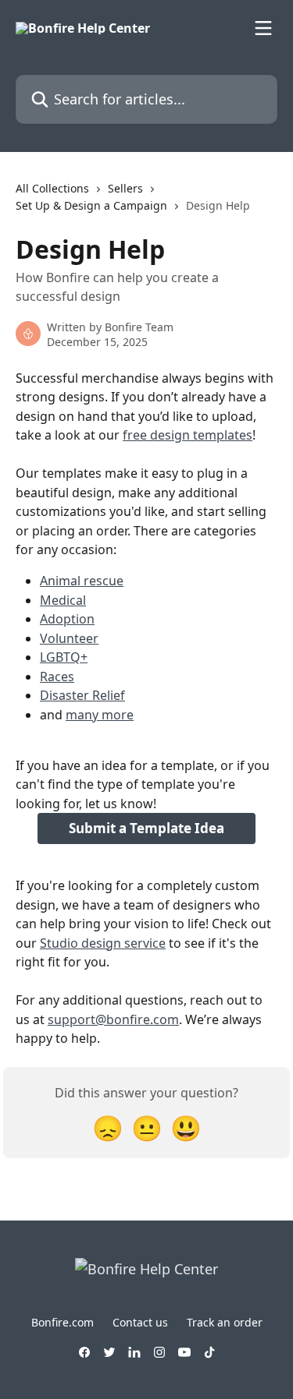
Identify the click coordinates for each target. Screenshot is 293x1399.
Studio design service (103, 943)
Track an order (225, 1322)
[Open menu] (263, 28)
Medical (63, 600)
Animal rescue (81, 580)
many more (100, 714)
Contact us (140, 1322)
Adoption (67, 618)
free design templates (187, 434)
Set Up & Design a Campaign (91, 205)
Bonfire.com (62, 1322)
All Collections (52, 188)
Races (57, 676)
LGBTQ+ (64, 657)
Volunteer (69, 638)
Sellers (125, 188)
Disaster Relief (82, 695)
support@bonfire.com (113, 1019)
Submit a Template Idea (146, 828)
